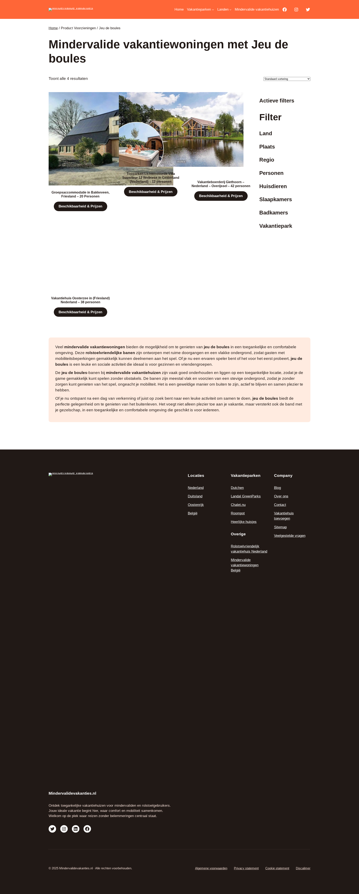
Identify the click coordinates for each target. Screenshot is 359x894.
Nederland (196, 488)
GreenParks (251, 496)
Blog (277, 488)
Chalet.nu (238, 505)
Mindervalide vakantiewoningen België (244, 565)
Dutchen (237, 488)
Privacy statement (246, 868)
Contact (280, 505)
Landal (236, 496)
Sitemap (280, 527)
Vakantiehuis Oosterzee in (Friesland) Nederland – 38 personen (80, 300)
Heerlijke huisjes (244, 522)
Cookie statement (277, 868)
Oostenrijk (196, 505)
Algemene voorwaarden (211, 868)
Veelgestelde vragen (289, 536)
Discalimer (303, 868)
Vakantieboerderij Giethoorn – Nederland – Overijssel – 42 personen (221, 184)
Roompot (238, 513)
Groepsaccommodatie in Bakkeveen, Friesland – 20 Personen (80, 194)
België (192, 513)
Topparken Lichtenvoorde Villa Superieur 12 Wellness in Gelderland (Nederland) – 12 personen (150, 177)
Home (53, 28)
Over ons (281, 496)
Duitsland (195, 496)
